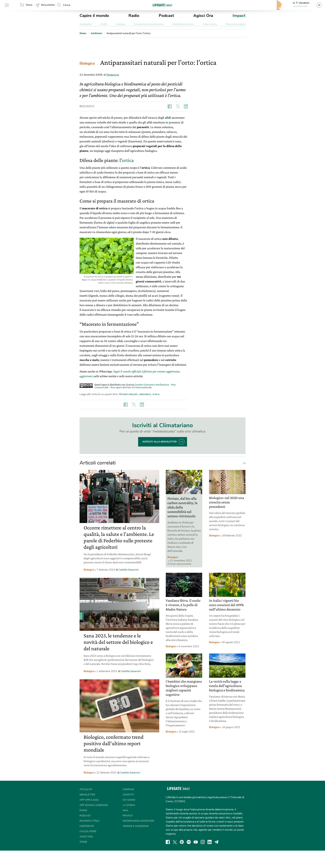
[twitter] (175, 842)
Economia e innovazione (148, 24)
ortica (128, 160)
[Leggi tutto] (243, 463)
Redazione (112, 75)
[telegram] (216, 842)
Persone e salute (235, 24)
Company (128, 789)
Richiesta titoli (90, 820)
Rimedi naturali (128, 394)
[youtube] (196, 842)
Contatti (128, 794)
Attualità (86, 789)
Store (29, 5)
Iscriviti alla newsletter (160, 441)
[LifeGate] (162, 5)
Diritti (103, 24)
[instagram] (203, 842)
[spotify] (189, 842)
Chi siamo (129, 800)
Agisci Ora (203, 15)
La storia (129, 805)
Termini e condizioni (136, 826)
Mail (125, 810)
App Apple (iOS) (89, 800)
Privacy (128, 815)
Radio (133, 15)
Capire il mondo (94, 15)
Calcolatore (88, 831)
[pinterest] (182, 842)
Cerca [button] (66, 5)
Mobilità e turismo (183, 24)
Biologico (87, 63)
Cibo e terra (210, 24)
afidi (168, 117)
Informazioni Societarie (138, 820)
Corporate (87, 826)
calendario (145, 394)
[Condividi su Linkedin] (186, 106)
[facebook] (168, 842)
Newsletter (48, 5)
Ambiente (85, 24)
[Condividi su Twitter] (178, 106)
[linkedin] (210, 842)
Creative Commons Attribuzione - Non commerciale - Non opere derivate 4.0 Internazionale (135, 386)
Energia (120, 24)
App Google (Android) (94, 805)
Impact (239, 15)
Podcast (166, 15)
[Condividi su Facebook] (170, 106)
